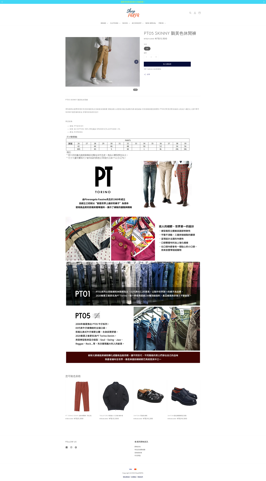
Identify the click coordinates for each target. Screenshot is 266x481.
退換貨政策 (138, 453)
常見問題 (138, 455)
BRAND (103, 23)
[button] (190, 13)
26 (147, 49)
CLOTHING (114, 23)
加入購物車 (167, 64)
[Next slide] (136, 62)
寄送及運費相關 (140, 450)
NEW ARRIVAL (150, 23)
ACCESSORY (136, 23)
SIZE (145, 44)
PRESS (161, 23)
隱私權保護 (126, 477)
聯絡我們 (140, 477)
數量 (145, 53)
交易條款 (133, 477)
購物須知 (138, 447)
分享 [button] (148, 74)
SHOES (125, 23)
